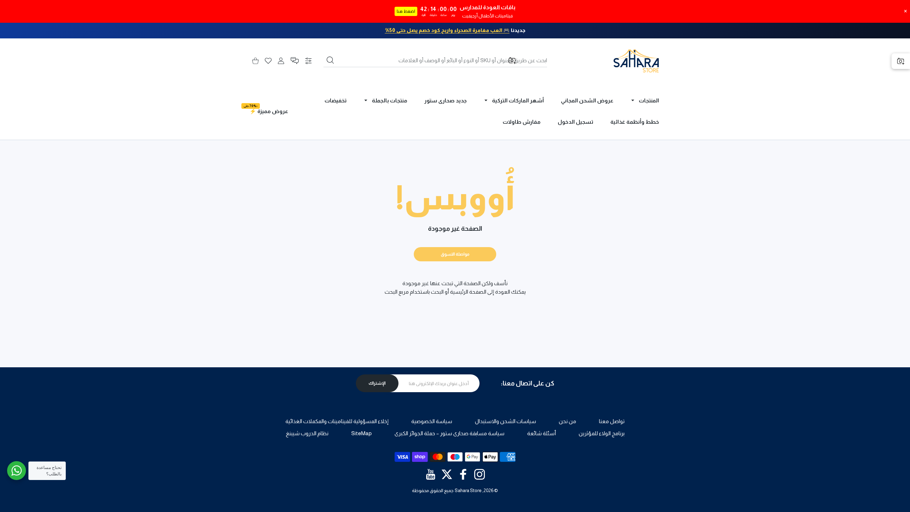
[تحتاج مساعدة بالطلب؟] (16, 470)
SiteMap (361, 433)
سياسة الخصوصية (431, 421)
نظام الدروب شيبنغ (307, 433)
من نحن (567, 421)
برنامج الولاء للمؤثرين (602, 433)
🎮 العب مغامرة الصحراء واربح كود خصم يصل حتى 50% (447, 30)
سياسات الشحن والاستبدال (505, 421)
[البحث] (330, 60)
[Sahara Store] (636, 61)
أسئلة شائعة (541, 433)
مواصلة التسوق (455, 254)
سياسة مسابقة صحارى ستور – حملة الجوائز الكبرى (449, 433)
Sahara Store (468, 490)
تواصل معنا (612, 421)
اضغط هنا (406, 11)
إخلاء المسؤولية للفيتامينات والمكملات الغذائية (337, 421)
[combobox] (435, 60)
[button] (295, 61)
